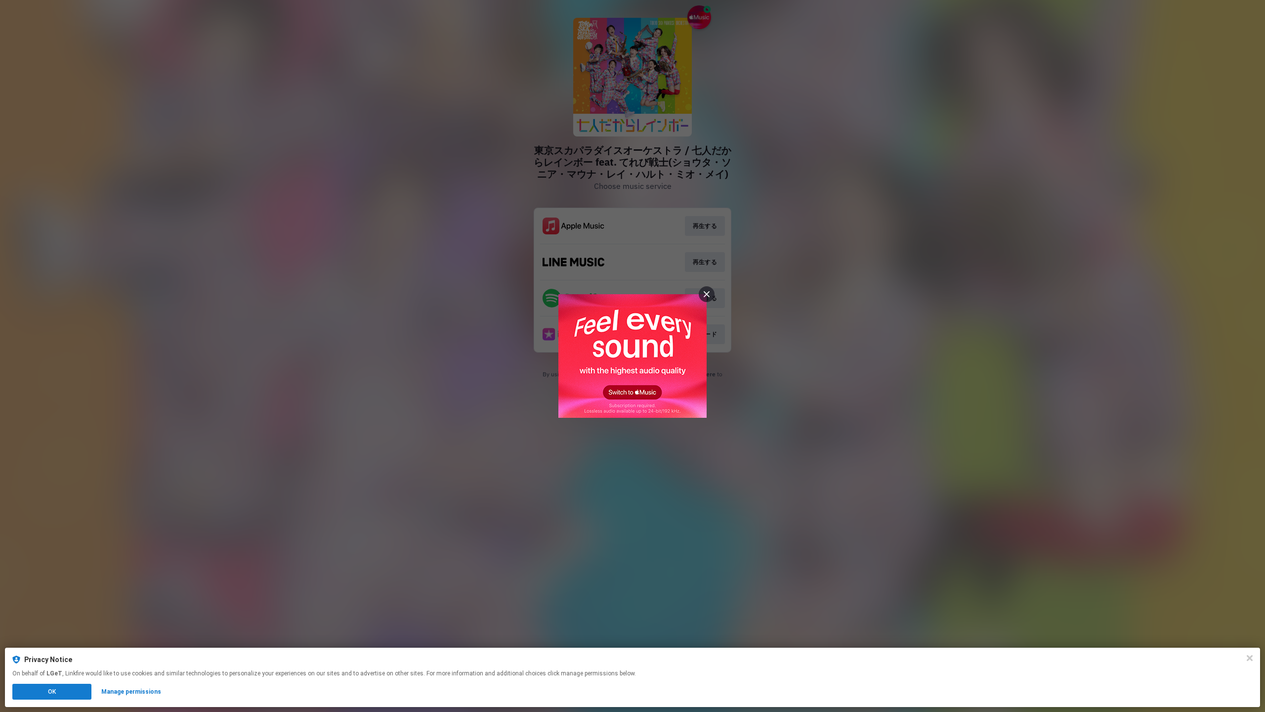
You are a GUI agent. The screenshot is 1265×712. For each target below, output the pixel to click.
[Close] (1250, 658)
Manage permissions (131, 691)
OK (52, 691)
